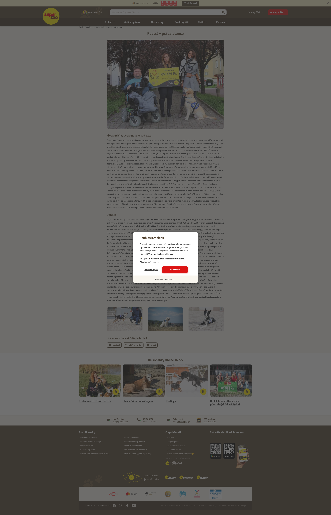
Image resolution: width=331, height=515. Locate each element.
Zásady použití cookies (149, 262)
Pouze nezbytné (151, 269)
